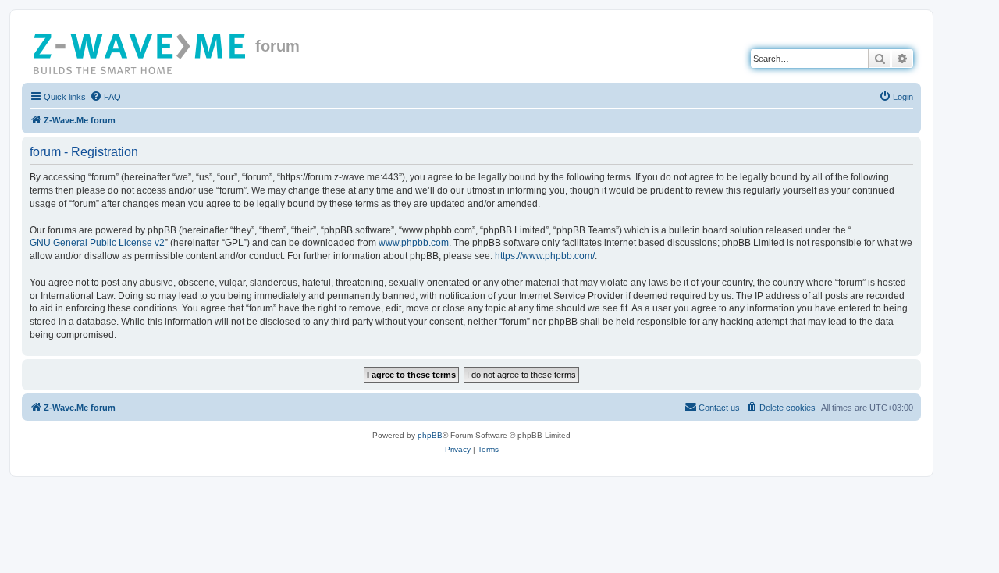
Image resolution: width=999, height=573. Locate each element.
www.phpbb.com (414, 242)
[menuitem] (105, 96)
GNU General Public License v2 (97, 242)
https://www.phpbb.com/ (545, 256)
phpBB (430, 435)
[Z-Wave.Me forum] (140, 51)
